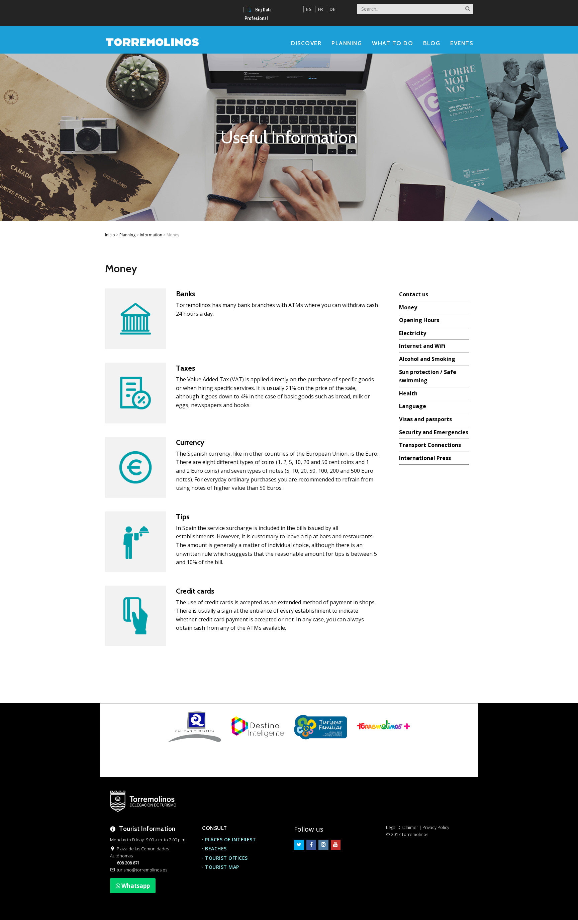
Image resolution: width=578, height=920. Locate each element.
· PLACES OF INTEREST (229, 839)
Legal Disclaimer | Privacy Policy (417, 827)
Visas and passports (425, 419)
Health (408, 393)
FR (320, 9)
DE (332, 9)
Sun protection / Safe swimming (427, 376)
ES (308, 9)
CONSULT (214, 828)
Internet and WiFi (422, 346)
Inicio (110, 235)
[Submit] (467, 7)
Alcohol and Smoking (427, 359)
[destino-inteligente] (257, 727)
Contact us (413, 294)
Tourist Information (147, 829)
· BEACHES (214, 848)
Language (412, 406)
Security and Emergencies (433, 432)
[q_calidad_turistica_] (194, 727)
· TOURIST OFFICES (225, 858)
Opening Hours (419, 320)
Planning (127, 235)
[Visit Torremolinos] (152, 41)
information (151, 235)
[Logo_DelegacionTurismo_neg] (143, 801)
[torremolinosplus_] (383, 727)
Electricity (412, 333)
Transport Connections (430, 445)
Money (408, 307)
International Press (425, 458)
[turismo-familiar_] (320, 727)
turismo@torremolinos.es (142, 870)
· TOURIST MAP (220, 867)
